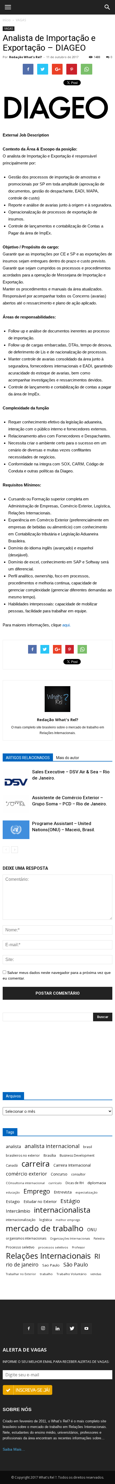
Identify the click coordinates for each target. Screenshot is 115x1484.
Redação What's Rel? (25, 57)
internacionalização (21, 1220)
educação (13, 1192)
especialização (86, 1192)
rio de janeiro (22, 1264)
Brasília (50, 1155)
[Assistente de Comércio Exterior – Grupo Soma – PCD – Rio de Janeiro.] (16, 804)
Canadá (12, 1165)
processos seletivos (53, 1247)
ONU (92, 1230)
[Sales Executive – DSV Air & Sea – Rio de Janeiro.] (16, 778)
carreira (35, 1164)
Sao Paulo (51, 1265)
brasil (87, 1146)
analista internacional (52, 1146)
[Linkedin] (57, 1328)
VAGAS (21, 20)
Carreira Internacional (72, 1165)
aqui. (66, 625)
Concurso (59, 1174)
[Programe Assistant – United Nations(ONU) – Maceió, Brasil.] (16, 829)
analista (13, 1146)
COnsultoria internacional (25, 1183)
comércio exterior (26, 1174)
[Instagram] (43, 1328)
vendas (95, 1274)
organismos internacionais (26, 1238)
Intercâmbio (18, 1211)
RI (97, 1256)
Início (7, 20)
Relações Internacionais (48, 1256)
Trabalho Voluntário (71, 1274)
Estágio (70, 1201)
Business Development (77, 1155)
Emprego (37, 1191)
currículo (55, 1183)
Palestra (99, 1238)
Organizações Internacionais (70, 1238)
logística (45, 1220)
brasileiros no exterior (23, 1155)
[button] (107, 7)
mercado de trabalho (44, 1228)
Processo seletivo (20, 1247)
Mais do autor (67, 758)
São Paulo (75, 1264)
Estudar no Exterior (40, 1201)
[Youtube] (86, 1328)
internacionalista (62, 1210)
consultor (78, 1174)
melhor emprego (68, 1220)
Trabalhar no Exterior (21, 1274)
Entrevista (63, 1192)
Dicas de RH (75, 1183)
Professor (78, 1247)
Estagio (13, 1201)
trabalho (46, 1274)
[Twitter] (72, 1328)
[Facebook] (28, 1328)
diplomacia (96, 1182)
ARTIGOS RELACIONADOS (28, 758)
